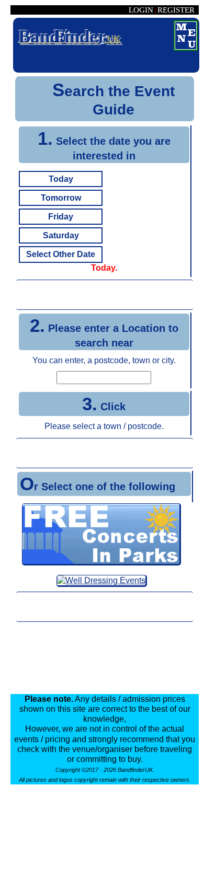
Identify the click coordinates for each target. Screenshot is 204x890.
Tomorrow (61, 197)
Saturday (61, 235)
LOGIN (141, 10)
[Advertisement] (104, 295)
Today (61, 179)
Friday (60, 216)
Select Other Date (60, 254)
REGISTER (176, 10)
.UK (69, 36)
